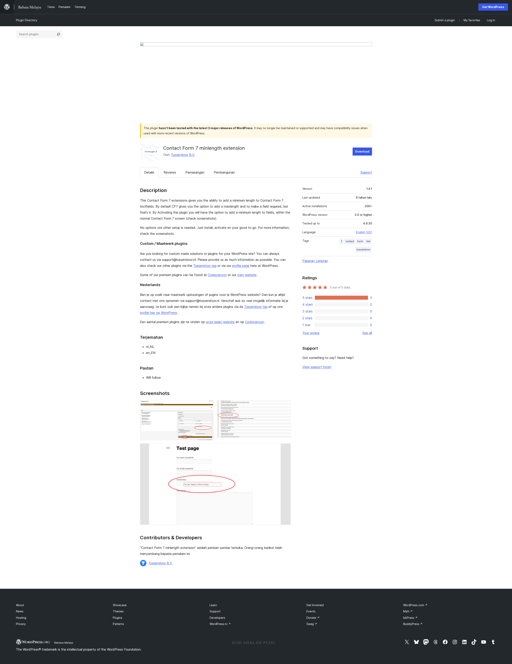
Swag (311, 624)
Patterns (118, 624)
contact (349, 241)
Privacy (21, 624)
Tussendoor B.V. (183, 155)
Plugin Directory (26, 20)
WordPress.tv (220, 624)
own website (246, 275)
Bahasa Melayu (63, 642)
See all (367, 333)
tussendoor (363, 249)
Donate (313, 617)
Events (310, 611)
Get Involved (315, 605)
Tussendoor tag (204, 266)
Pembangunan (224, 172)
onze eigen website (220, 322)
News (19, 611)
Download (362, 151)
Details (149, 172)
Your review (311, 333)
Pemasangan (194, 172)
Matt (408, 611)
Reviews (170, 172)
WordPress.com (415, 605)
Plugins (117, 617)
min (368, 241)
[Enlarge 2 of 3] (285, 406)
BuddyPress (413, 624)
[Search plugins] (58, 34)
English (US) (364, 232)
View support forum (316, 367)
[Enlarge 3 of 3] (285, 449)
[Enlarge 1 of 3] (208, 406)
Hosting (21, 617)
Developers (217, 617)
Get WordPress (493, 7)
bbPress (410, 617)
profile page (240, 266)
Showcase (120, 605)
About (20, 605)
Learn (213, 605)
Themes (118, 611)
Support (366, 172)
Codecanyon (217, 275)
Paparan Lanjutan (315, 261)
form (360, 241)
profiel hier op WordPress (158, 313)
